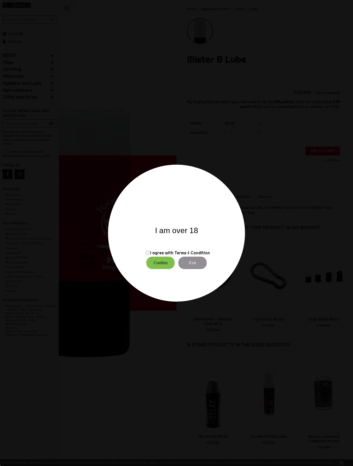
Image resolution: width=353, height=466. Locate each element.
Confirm (160, 263)
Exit (192, 263)
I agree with (161, 252)
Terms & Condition (192, 252)
